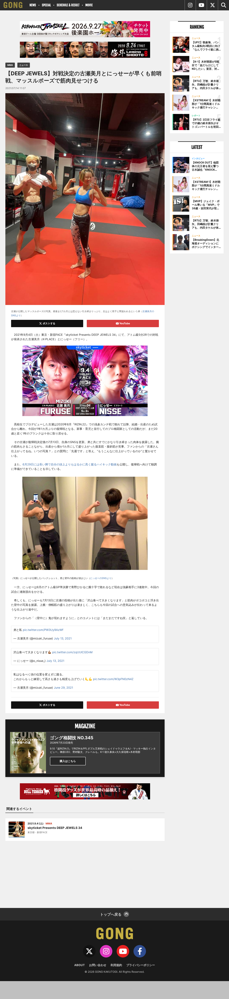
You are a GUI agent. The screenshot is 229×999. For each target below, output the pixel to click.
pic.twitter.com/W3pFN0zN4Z (113, 679)
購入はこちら (68, 761)
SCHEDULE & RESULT (68, 5)
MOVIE (89, 5)
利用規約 (116, 965)
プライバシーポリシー (140, 965)
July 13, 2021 (63, 638)
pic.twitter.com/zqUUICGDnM (72, 652)
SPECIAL (46, 5)
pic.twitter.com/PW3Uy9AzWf (43, 630)
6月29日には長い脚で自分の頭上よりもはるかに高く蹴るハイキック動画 (70, 464)
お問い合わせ (97, 965)
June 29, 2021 (63, 687)
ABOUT (79, 965)
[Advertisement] (85, 872)
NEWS (33, 5)
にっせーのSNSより (100, 578)
